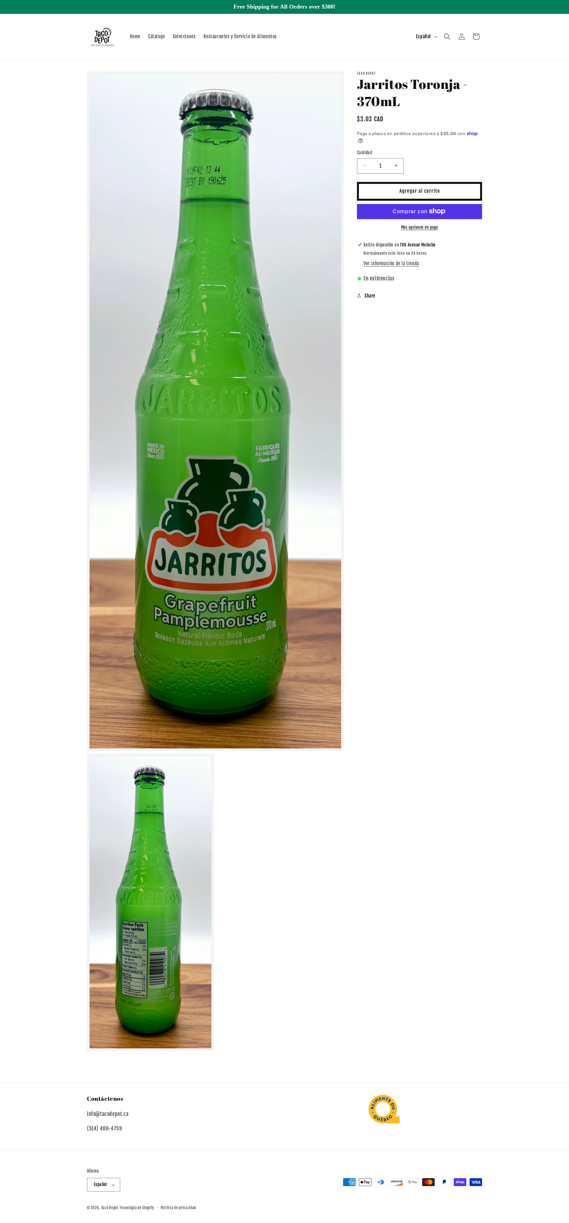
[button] (447, 36)
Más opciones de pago (419, 226)
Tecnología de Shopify (137, 1208)
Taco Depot (110, 1208)
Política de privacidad (178, 1207)
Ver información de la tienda (391, 263)
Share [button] (370, 295)
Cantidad (364, 152)
